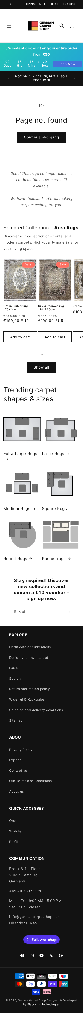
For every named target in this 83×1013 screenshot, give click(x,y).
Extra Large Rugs (20, 453)
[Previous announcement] (8, 78)
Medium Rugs (16, 508)
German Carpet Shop (32, 1000)
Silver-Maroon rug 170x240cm (51, 307)
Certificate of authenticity (30, 647)
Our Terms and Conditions (30, 781)
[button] (9, 26)
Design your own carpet (28, 657)
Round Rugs (15, 558)
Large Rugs (53, 453)
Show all (41, 367)
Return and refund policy (29, 689)
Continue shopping (41, 137)
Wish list (16, 831)
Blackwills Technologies (43, 1004)
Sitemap (16, 720)
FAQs (13, 668)
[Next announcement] (74, 78)
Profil (13, 842)
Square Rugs (54, 508)
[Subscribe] (68, 611)
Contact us (18, 770)
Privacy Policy (20, 750)
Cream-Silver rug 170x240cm (15, 307)
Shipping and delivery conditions (36, 710)
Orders (15, 820)
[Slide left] (31, 354)
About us (16, 791)
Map (33, 923)
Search (15, 678)
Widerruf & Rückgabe (26, 699)
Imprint (15, 760)
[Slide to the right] (52, 354)
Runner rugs (54, 558)
